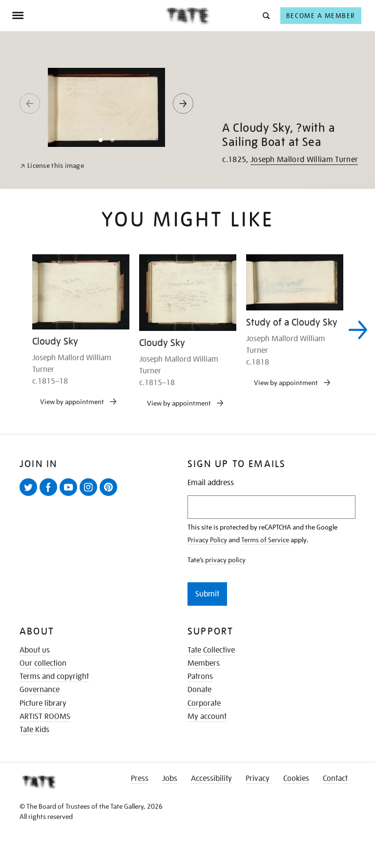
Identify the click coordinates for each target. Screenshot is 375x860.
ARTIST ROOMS (45, 716)
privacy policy (225, 559)
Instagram (90, 495)
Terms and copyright (54, 676)
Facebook (50, 495)
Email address (211, 483)
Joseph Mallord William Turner (304, 159)
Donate (199, 690)
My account (207, 716)
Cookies (296, 778)
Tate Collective (211, 650)
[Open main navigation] (89, 15)
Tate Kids (34, 730)
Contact (335, 778)
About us (35, 650)
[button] (265, 15)
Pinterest (110, 495)
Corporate (204, 703)
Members (204, 663)
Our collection (43, 663)
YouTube (70, 495)
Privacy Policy (207, 539)
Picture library (43, 703)
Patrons (200, 676)
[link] (52, 166)
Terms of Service (265, 539)
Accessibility (211, 778)
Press (139, 778)
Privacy (258, 778)
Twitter (30, 495)
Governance (40, 690)
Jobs (169, 778)
